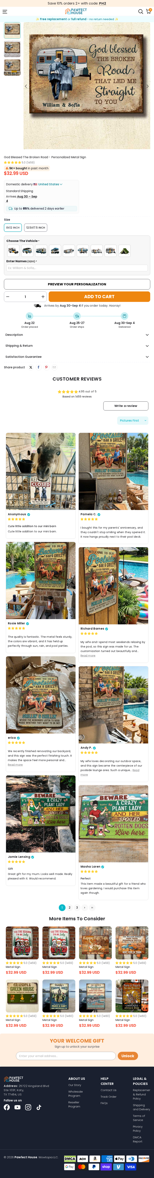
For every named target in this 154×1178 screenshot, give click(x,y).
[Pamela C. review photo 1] (113, 471)
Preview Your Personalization (77, 284)
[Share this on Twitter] (30, 367)
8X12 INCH (13, 228)
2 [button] (69, 908)
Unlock (128, 1056)
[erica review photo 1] (40, 695)
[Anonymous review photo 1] (40, 471)
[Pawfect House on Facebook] (7, 1107)
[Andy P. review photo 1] (113, 705)
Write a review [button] (125, 406)
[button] (12, 162)
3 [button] (77, 908)
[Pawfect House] (76, 11)
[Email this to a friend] (54, 367)
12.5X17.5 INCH (35, 228)
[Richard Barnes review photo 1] (113, 586)
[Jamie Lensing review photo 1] (40, 814)
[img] (16, 519)
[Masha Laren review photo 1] (113, 824)
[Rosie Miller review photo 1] (40, 580)
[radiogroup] (77, 250)
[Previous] (26, 86)
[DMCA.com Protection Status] (70, 1158)
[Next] (147, 86)
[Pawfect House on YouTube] (17, 1107)
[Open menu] (4, 11)
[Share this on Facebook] (39, 367)
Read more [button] (88, 656)
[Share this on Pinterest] (46, 367)
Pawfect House (25, 1157)
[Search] (140, 11)
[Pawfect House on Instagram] (28, 1107)
